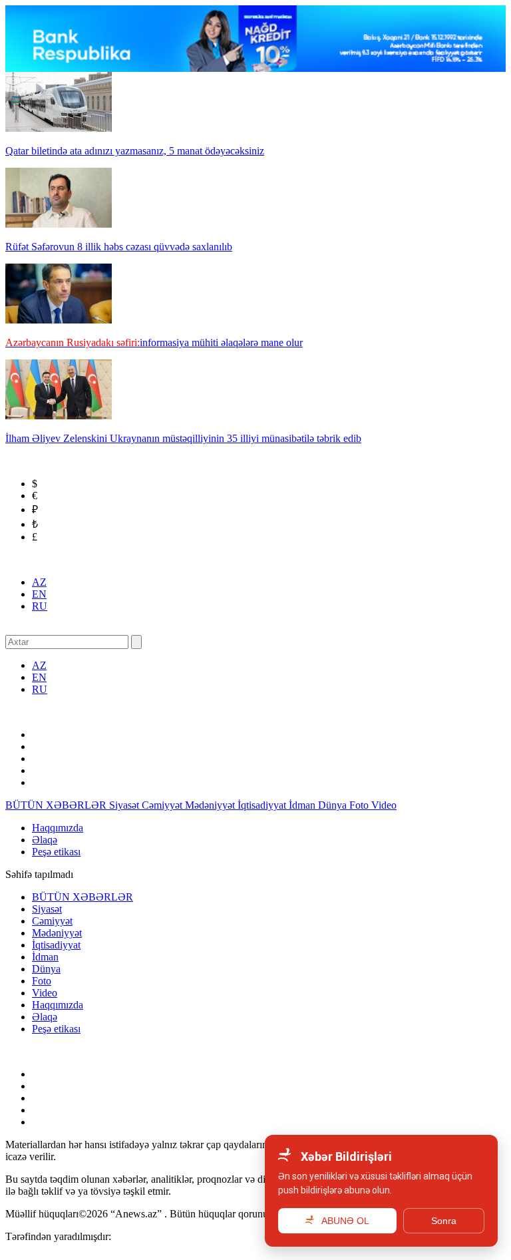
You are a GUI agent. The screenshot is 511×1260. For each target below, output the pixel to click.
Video (384, 805)
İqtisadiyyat (263, 805)
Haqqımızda (57, 827)
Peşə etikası (56, 851)
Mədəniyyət (211, 805)
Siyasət (125, 805)
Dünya (333, 805)
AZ (39, 582)
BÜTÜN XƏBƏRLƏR (57, 805)
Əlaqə (44, 839)
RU (39, 606)
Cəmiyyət (163, 805)
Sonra (443, 1220)
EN (39, 594)
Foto (360, 805)
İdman (303, 805)
